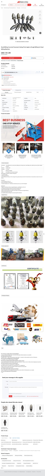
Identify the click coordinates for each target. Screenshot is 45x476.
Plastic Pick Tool (11, 465)
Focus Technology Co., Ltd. (15, 471)
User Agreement (28, 471)
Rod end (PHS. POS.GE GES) (6, 444)
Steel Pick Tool (35, 463)
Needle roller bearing (36, 442)
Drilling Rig (18, 7)
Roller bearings (14, 440)
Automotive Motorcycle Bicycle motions (18, 444)
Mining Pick (4, 465)
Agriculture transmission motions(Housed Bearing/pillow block (33, 440)
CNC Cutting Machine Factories (28, 460)
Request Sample (20, 60)
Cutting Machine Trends (20, 465)
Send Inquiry (11, 57)
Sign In (3, 85)
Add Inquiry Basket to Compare (23, 41)
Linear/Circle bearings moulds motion (7, 442)
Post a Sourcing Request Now (32, 396)
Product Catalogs (17, 437)
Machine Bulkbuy (29, 465)
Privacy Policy (39, 471)
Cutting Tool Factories (17, 460)
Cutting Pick (19, 463)
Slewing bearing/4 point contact (17, 442)
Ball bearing (3, 440)
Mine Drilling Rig (23, 7)
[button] (40, 92)
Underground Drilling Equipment (7, 455)
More (2, 467)
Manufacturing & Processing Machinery (10, 7)
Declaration (34, 471)
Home (2, 7)
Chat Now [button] (34, 58)
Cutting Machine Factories (6, 460)
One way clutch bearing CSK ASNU (27, 442)
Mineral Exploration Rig (28, 455)
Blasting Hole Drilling (18, 455)
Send (10, 396)
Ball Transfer (35, 444)
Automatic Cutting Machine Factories (8, 463)
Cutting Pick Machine (27, 463)
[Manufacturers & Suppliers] (22, 2)
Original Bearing (25, 444)
